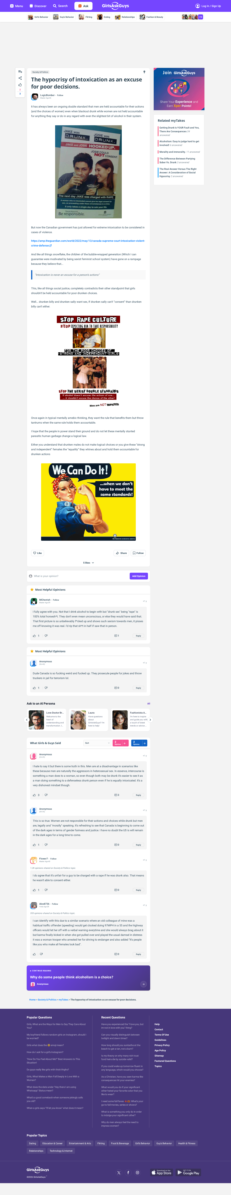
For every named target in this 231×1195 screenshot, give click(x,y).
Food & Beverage (120, 1143)
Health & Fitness (186, 1143)
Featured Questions (165, 1061)
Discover (40, 6)
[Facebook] (128, 1172)
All (148, 703)
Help (157, 1024)
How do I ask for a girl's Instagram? (45, 1052)
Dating (107, 17)
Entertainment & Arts (80, 1143)
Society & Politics (40, 72)
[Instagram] (137, 1172)
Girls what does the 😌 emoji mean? (45, 1045)
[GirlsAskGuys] (38, 1172)
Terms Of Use (162, 1034)
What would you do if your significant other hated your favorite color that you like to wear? (121, 1091)
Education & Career (52, 1143)
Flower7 (43, 858)
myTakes (63, 999)
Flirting (89, 17)
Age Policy (160, 1050)
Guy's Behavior (67, 17)
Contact (159, 1029)
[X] (119, 1172)
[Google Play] (190, 1173)
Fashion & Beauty (154, 17)
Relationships (128, 17)
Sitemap (159, 1055)
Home (32, 999)
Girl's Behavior (41, 17)
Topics (158, 1066)
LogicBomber (47, 95)
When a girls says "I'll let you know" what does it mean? (55, 1108)
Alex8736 (44, 903)
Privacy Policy (162, 1045)
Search (63, 6)
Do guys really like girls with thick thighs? (48, 1069)
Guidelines (160, 1040)
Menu (19, 6)
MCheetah (44, 599)
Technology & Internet (61, 1150)
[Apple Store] (163, 1173)
